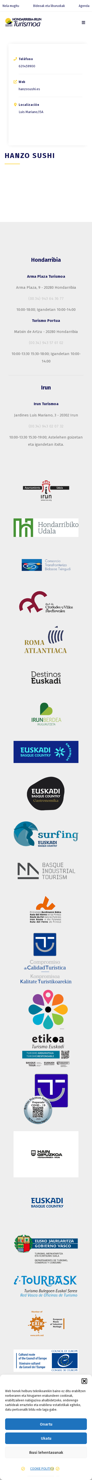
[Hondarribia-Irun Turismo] (23, 23)
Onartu (46, 1424)
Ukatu (46, 1438)
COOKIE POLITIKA (42, 1468)
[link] (83, 22)
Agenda (84, 6)
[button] (84, 1381)
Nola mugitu (11, 6)
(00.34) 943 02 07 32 (46, 426)
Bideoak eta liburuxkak (49, 6)
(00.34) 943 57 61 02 (46, 342)
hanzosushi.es (29, 89)
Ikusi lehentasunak (46, 1452)
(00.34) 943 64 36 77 (46, 298)
